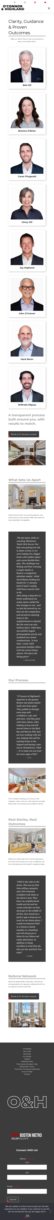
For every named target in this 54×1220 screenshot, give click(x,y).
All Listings (27, 1056)
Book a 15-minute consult (23, 434)
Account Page (27, 1072)
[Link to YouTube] (45, 2)
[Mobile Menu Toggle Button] (49, 8)
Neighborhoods (27, 1061)
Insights (27, 1059)
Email (14, 1186)
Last (27, 1172)
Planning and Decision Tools (27, 1064)
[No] (50, 1211)
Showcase (27, 1054)
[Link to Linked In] (35, 2)
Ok (27, 1215)
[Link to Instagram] (25, 2)
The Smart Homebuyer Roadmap (27, 1069)
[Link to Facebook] (15, 2)
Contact (27, 1074)
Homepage (27, 1049)
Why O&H (27, 1051)
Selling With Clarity (27, 1067)
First (27, 1162)
